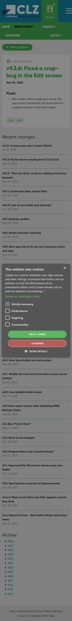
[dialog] (36, 310)
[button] (36, 296)
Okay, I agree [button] (37, 334)
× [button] (64, 267)
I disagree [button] (37, 343)
